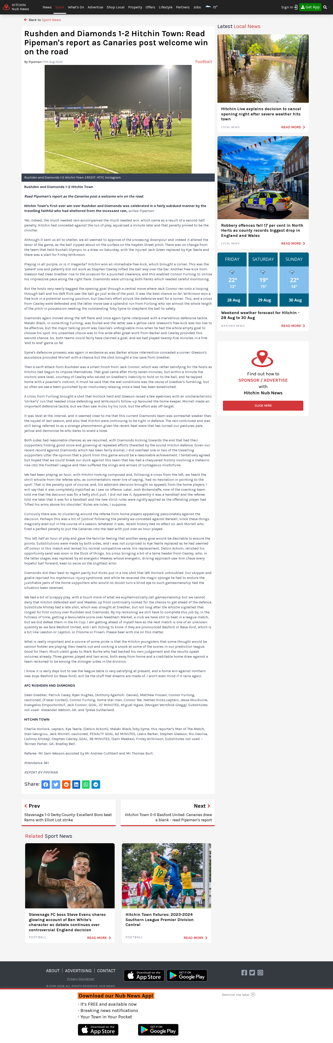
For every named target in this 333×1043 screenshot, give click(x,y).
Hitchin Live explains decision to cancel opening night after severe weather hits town (261, 113)
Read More (97, 938)
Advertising (78, 970)
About (53, 970)
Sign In (287, 7)
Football (37, 937)
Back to (44, 20)
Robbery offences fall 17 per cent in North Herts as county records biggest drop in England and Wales (262, 230)
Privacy (72, 979)
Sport (59, 7)
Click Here (263, 405)
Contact (106, 970)
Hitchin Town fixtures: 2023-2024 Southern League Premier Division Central (159, 919)
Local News (230, 127)
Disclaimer (86, 979)
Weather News (233, 325)
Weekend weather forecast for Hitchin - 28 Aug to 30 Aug (260, 315)
